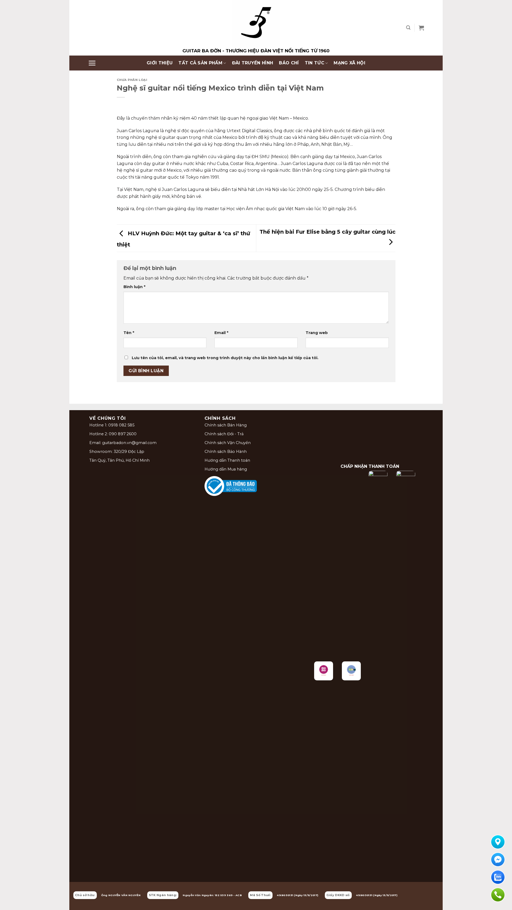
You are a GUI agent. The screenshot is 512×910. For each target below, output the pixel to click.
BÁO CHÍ (289, 62)
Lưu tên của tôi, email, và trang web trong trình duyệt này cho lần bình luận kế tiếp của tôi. (225, 357)
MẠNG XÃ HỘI (349, 62)
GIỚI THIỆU (160, 62)
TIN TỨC (314, 62)
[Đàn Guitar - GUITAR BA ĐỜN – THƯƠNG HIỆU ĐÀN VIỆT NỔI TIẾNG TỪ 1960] (256, 28)
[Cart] (421, 28)
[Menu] (92, 63)
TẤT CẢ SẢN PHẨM (200, 62)
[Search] (408, 27)
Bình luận (134, 286)
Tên (128, 332)
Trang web (317, 332)
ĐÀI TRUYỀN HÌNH (252, 62)
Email (221, 332)
